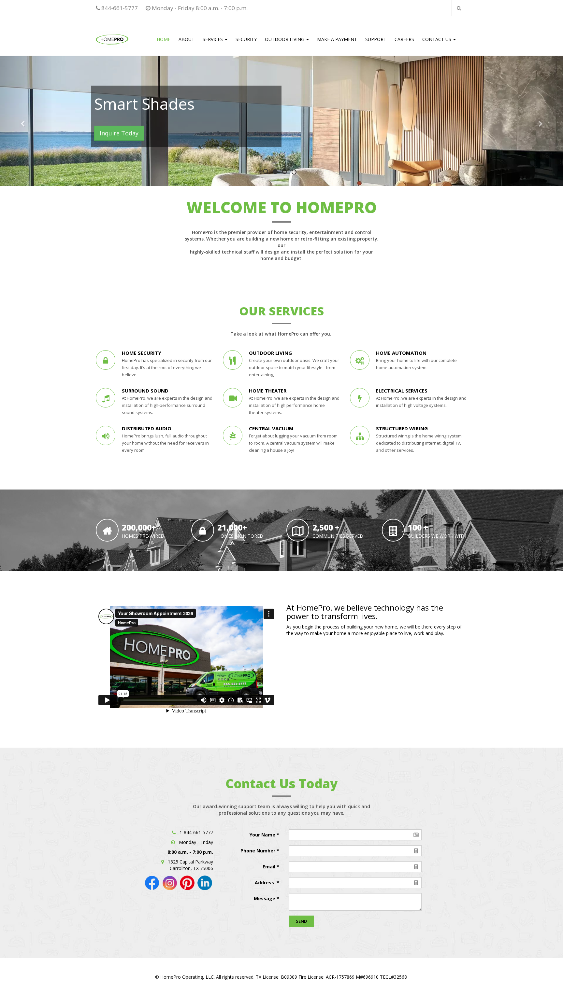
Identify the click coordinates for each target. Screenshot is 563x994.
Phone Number (258, 851)
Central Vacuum (271, 428)
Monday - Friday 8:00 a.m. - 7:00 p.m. (199, 8)
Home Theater (267, 390)
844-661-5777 (119, 8)
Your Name (263, 835)
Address (265, 882)
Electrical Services (402, 390)
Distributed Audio (146, 428)
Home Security (141, 353)
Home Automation (401, 353)
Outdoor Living (270, 353)
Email (270, 866)
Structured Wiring (402, 428)
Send (301, 921)
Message (264, 898)
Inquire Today (97, 133)
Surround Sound (145, 390)
